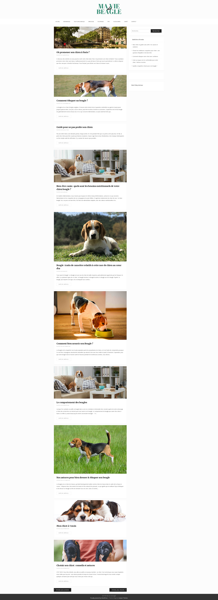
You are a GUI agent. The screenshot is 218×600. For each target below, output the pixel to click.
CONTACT (133, 21)
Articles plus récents (118, 590)
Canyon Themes (123, 598)
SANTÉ (126, 21)
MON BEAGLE (66, 21)
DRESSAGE (91, 21)
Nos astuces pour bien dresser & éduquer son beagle (83, 477)
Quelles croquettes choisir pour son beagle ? (145, 66)
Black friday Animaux (137, 85)
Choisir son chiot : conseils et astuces (75, 565)
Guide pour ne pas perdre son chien (74, 127)
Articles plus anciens (62, 590)
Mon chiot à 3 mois (66, 526)
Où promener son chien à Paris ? (73, 52)
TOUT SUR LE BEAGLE (79, 21)
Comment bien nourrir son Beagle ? (74, 343)
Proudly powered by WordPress (99, 598)
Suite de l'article (63, 68)
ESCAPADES (101, 21)
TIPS (108, 21)
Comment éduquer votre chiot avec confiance (145, 56)
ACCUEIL (58, 21)
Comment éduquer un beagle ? (72, 100)
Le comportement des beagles (71, 402)
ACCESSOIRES (116, 21)
